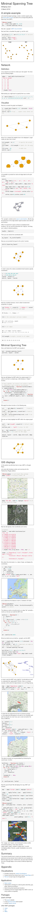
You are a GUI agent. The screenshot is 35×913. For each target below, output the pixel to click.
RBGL (6, 911)
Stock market (7, 883)
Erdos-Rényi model (8, 17)
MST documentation (17, 29)
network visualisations (21, 873)
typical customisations (22, 219)
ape (5, 910)
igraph (8, 900)
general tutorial (12, 901)
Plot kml (6, 877)
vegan (6, 908)
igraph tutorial (12, 903)
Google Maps (27, 875)
